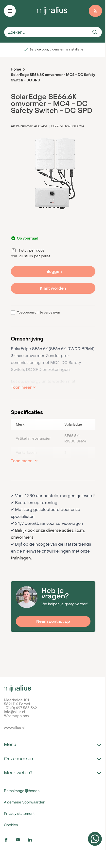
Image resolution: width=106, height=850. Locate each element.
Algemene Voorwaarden (24, 802)
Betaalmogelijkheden (21, 791)
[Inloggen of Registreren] (95, 11)
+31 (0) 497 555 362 (20, 708)
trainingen (21, 558)
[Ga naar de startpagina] (52, 11)
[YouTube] (21, 840)
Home (16, 69)
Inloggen (53, 271)
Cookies (11, 825)
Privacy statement (19, 813)
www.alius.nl (14, 728)
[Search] (95, 32)
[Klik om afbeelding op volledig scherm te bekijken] (53, 174)
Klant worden (53, 288)
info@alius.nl (14, 712)
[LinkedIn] (32, 840)
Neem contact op (53, 621)
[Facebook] (9, 840)
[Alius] (53, 688)
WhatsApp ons (16, 716)
